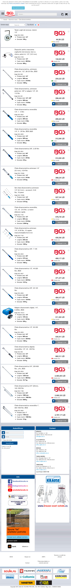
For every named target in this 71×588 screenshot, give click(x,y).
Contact (27, 563)
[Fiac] (61, 571)
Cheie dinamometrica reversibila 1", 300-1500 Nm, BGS (27, 406)
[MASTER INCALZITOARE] (27, 583)
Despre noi (27, 557)
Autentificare (9, 443)
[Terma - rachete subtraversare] (27, 571)
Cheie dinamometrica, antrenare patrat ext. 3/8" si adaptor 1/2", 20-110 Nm (26, 90)
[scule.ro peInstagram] (18, 486)
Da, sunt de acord (18, 8)
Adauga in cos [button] (62, 45)
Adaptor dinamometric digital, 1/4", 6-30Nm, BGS (26, 308)
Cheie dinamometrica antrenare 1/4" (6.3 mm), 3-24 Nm (27, 169)
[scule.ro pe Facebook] (18, 481)
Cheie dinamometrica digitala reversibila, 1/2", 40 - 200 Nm (25, 347)
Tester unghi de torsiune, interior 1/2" (26, 31)
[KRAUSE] (10, 577)
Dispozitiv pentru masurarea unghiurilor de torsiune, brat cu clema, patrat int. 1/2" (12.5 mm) (26, 51)
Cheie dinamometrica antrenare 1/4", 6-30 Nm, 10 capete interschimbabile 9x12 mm (25, 230)
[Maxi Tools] (44, 577)
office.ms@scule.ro (41, 461)
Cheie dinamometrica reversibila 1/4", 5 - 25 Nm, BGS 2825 (26, 130)
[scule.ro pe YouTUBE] (18, 490)
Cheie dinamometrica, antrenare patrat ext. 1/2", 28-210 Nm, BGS (26, 70)
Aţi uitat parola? (6, 448)
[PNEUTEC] (44, 571)
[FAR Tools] (44, 583)
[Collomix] (27, 577)
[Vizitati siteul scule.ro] (10, 571)
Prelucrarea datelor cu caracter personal (43, 562)
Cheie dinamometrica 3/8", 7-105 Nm (26, 250)
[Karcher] (61, 577)
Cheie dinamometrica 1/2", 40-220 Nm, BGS (26, 269)
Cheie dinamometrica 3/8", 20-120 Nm (26, 289)
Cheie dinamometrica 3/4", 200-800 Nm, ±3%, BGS (27, 367)
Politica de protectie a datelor (17, 3)
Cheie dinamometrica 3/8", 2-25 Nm (27, 148)
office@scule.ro (40, 436)
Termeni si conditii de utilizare (59, 556)
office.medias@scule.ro (42, 453)
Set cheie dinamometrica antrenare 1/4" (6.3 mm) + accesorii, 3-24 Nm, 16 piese (27, 189)
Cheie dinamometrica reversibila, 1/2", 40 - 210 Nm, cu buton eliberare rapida (26, 209)
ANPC (43, 557)
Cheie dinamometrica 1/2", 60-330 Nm (26, 328)
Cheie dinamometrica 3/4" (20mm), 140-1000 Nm (27, 387)
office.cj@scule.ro (41, 445)
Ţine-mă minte (7, 440)
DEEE (11, 557)
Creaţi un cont (6, 446)
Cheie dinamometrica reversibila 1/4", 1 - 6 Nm (26, 110)
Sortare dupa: (5, 24)
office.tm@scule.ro (41, 469)
